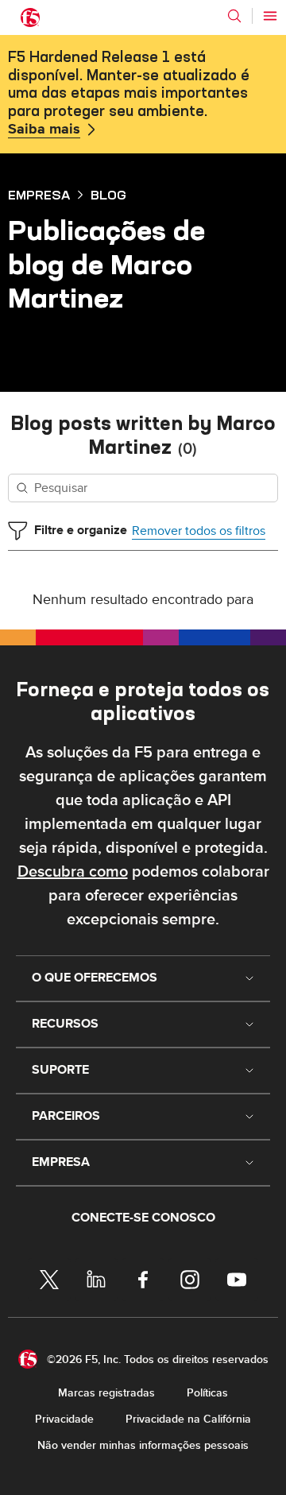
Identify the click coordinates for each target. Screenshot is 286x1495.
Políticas (207, 1393)
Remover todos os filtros (198, 531)
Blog (108, 195)
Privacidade (64, 1419)
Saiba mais (44, 129)
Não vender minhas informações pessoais (143, 1445)
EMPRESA (39, 195)
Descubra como (72, 871)
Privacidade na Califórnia (188, 1419)
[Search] (234, 16)
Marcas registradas (106, 1393)
